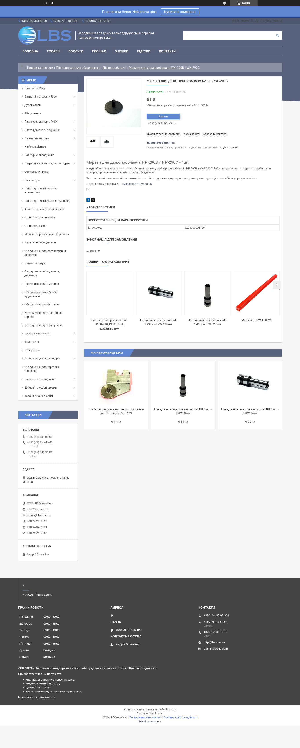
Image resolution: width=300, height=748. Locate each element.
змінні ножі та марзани (137, 183)
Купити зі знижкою (180, 12)
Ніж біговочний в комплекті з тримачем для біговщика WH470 (116, 411)
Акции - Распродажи (38, 594)
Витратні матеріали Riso (40, 96)
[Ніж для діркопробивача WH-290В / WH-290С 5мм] (158, 293)
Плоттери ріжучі (35, 263)
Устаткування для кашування (43, 325)
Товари (53, 51)
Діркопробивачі (114, 67)
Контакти (167, 51)
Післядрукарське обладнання (77, 67)
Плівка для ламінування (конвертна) (40, 190)
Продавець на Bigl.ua (150, 713)
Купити (163, 116)
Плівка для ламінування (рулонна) (47, 200)
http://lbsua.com (37, 509)
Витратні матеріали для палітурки (47, 163)
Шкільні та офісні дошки (40, 387)
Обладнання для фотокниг (42, 304)
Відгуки (143, 51)
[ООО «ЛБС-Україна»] (44, 35)
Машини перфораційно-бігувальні (46, 234)
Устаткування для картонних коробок (43, 314)
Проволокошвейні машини (41, 283)
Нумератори (32, 350)
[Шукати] (277, 35)
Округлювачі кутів (36, 171)
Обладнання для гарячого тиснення (41, 368)
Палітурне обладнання (39, 155)
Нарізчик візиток (35, 146)
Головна (30, 51)
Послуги (75, 51)
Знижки (121, 51)
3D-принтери (32, 113)
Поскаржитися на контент (145, 717)
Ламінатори (32, 180)
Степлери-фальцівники (39, 217)
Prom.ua (171, 709)
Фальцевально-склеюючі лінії (44, 209)
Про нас (99, 51)
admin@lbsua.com (39, 515)
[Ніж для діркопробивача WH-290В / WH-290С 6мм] (207, 293)
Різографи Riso (34, 88)
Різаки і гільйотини (36, 138)
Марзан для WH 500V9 (256, 320)
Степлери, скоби (35, 225)
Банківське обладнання (39, 379)
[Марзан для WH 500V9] (257, 293)
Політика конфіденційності (180, 717)
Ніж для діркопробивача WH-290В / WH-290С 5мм (250, 411)
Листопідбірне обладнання (42, 130)
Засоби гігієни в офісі (38, 396)
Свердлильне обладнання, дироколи (42, 273)
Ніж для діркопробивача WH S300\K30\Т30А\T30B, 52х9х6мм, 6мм (109, 324)
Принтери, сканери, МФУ (40, 121)
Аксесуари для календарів (42, 358)
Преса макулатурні (37, 333)
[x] (93, 200)
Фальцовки (31, 341)
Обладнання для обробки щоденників (41, 294)
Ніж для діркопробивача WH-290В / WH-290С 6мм (183, 411)
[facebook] (88, 200)
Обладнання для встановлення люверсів (45, 252)
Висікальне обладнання (40, 242)
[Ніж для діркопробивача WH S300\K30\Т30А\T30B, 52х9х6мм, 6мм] (109, 293)
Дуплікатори (32, 105)
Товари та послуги (40, 67)
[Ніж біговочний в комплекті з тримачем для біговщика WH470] (116, 383)
